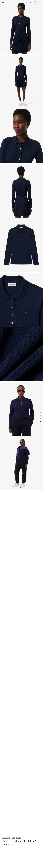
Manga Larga (16, 838)
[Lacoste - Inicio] (3, 2)
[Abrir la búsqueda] (35, 2)
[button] (31, 2)
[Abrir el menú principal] (40, 2)
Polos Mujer (6, 838)
